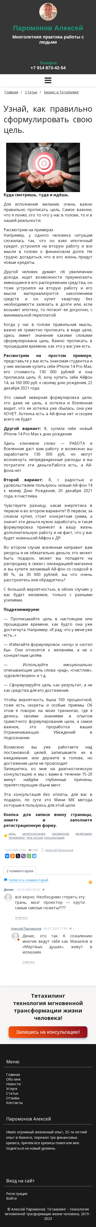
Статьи (12, 1093)
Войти (11, 1198)
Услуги (11, 1088)
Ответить (21, 917)
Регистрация (16, 1193)
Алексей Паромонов (59, 850)
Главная (11, 92)
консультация (54, 838)
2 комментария (19, 870)
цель (12, 834)
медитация (84, 834)
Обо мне (13, 1079)
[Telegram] (34, 856)
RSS (90, 882)
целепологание (33, 834)
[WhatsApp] (29, 856)
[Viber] (23, 856)
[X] (18, 856)
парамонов (60, 834)
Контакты (14, 1102)
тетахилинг (17, 838)
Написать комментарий (28, 880)
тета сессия (34, 838)
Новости (13, 1084)
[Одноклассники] (12, 856)
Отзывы (12, 1098)
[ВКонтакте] (7, 856)
